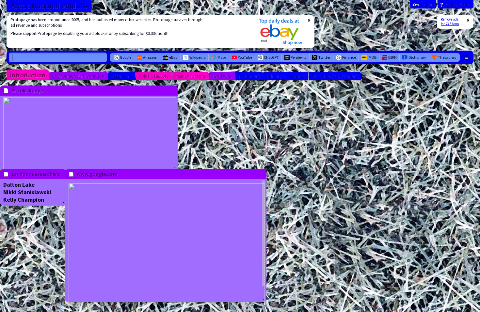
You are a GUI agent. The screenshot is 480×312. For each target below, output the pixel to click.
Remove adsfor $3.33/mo (450, 21)
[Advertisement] (128, 31)
